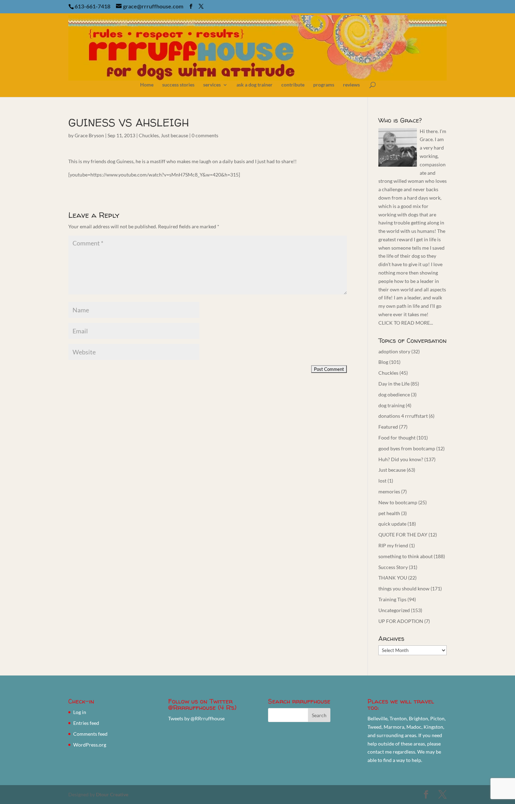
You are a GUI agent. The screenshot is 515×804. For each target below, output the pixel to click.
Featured (388, 427)
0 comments (205, 135)
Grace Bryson (89, 135)
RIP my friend (393, 545)
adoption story (394, 351)
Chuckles (149, 135)
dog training (391, 405)
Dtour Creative (112, 794)
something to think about (405, 556)
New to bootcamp (397, 502)
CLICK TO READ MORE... (405, 323)
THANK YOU (392, 578)
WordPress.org (89, 745)
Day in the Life (394, 384)
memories (389, 491)
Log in (79, 712)
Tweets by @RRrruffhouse (196, 718)
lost (382, 481)
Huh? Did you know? (400, 459)
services (212, 85)
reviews (351, 85)
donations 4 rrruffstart (403, 416)
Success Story (393, 567)
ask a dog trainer (254, 85)
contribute (292, 85)
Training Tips (392, 599)
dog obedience (394, 394)
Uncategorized (394, 610)
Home (146, 85)
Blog (383, 362)
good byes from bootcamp (406, 448)
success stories (178, 85)
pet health (389, 513)
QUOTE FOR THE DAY (402, 535)
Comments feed (90, 734)
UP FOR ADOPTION (400, 621)
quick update (392, 524)
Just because (174, 135)
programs (323, 85)
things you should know (404, 588)
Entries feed (86, 723)
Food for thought (397, 438)
